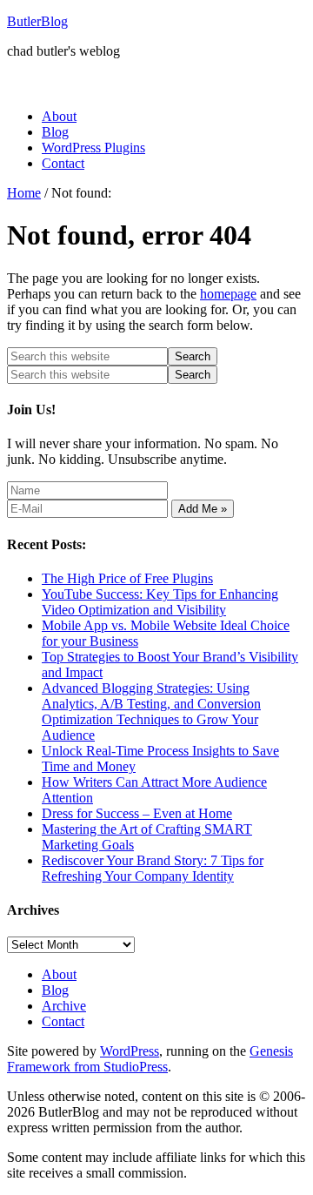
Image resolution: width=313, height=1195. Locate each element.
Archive (64, 1005)
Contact (63, 1021)
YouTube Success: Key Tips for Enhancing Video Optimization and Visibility (160, 602)
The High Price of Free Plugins (127, 578)
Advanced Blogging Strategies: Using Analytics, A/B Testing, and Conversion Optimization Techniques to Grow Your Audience (151, 711)
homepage (228, 293)
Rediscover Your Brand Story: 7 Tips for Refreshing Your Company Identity (152, 868)
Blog (55, 990)
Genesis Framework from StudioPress (150, 1059)
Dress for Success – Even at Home (137, 813)
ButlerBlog (37, 21)
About (59, 974)
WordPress (129, 1051)
